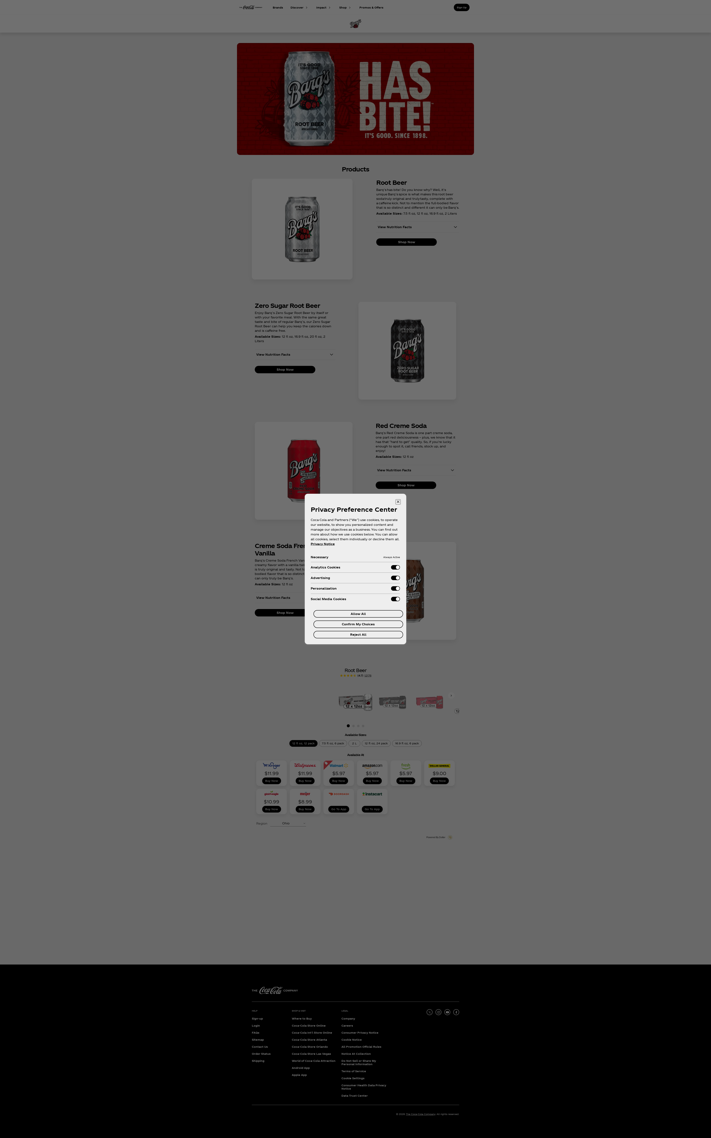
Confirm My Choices (358, 624)
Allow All (358, 614)
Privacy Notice (323, 544)
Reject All (358, 634)
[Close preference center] (398, 502)
